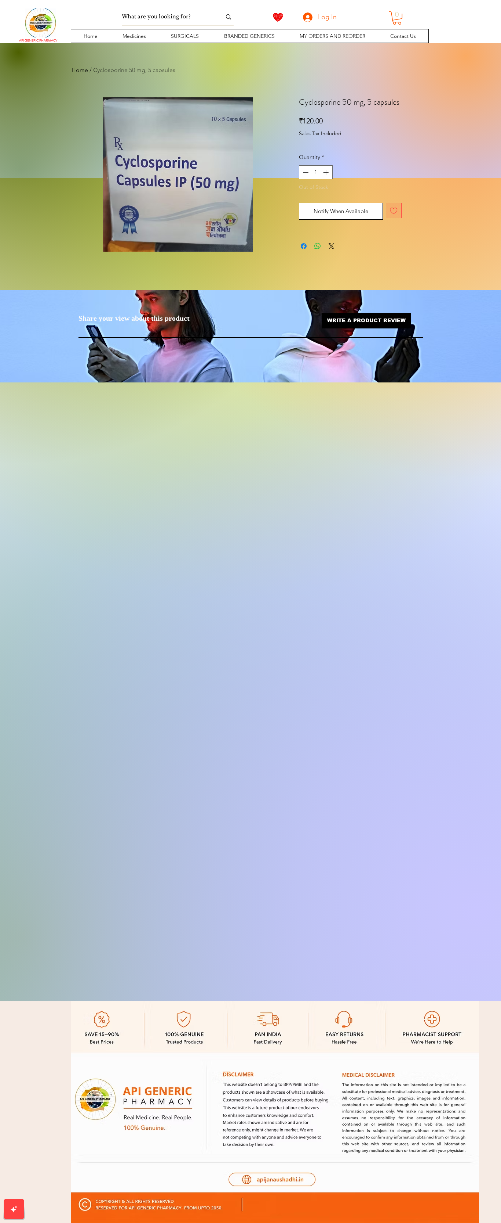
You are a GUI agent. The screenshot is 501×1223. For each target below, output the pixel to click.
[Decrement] (305, 172)
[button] (134, 36)
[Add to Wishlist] (394, 211)
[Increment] (327, 172)
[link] (397, 18)
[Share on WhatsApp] (317, 246)
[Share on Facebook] (303, 246)
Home (80, 69)
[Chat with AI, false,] (14, 1209)
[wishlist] (278, 17)
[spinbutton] (316, 172)
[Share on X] (331, 246)
